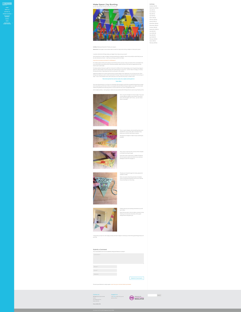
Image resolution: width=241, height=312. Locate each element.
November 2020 (153, 25)
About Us (7, 9)
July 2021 (151, 10)
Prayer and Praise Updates (7, 23)
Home (7, 7)
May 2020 (152, 35)
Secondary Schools (7, 16)
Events (7, 18)
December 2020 (153, 23)
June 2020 (152, 33)
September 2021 (153, 8)
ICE (95, 6)
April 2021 (152, 15)
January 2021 (152, 21)
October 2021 (152, 6)
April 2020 (152, 37)
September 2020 (153, 29)
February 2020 (153, 39)
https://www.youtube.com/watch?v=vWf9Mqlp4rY (104, 60)
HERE (114, 296)
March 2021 (152, 17)
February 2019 (153, 42)
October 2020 (153, 27)
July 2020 (152, 31)
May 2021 (152, 13)
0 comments (114, 6)
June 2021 (152, 11)
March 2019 (152, 40)
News (7, 20)
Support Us (7, 11)
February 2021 (153, 19)
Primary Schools (7, 13)
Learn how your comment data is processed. (121, 284)
